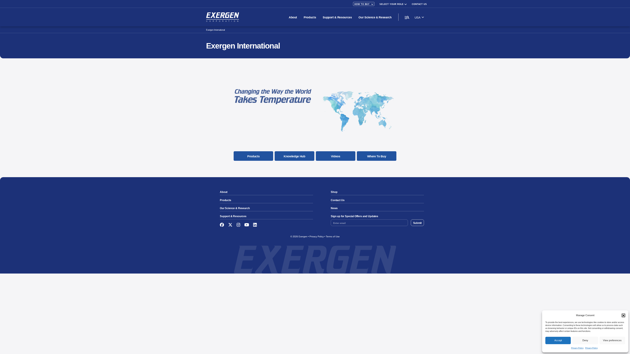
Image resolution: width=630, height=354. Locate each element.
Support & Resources (337, 17)
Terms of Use (333, 236)
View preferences (612, 340)
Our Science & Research (374, 17)
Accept (558, 340)
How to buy (362, 4)
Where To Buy (376, 156)
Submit (417, 223)
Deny (585, 340)
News (334, 208)
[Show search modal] (407, 17)
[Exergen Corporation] (222, 17)
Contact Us (419, 4)
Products (310, 17)
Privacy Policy (577, 348)
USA (417, 17)
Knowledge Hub (294, 156)
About (293, 17)
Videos (335, 156)
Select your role (391, 4)
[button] (623, 315)
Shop (334, 192)
